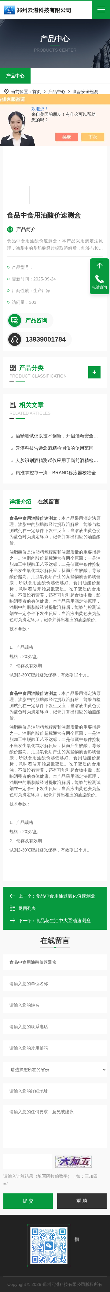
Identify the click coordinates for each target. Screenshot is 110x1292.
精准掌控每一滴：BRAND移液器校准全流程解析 (58, 472)
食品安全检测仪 (88, 91)
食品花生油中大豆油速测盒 (63, 920)
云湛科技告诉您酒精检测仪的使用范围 (55, 448)
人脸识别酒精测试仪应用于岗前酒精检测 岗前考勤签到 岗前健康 (58, 460)
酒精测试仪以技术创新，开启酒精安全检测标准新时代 (58, 435)
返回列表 (27, 908)
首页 (36, 91)
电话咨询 (99, 287)
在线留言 (49, 502)
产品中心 (15, 75)
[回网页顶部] (99, 265)
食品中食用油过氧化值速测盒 (65, 896)
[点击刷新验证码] (73, 1162)
